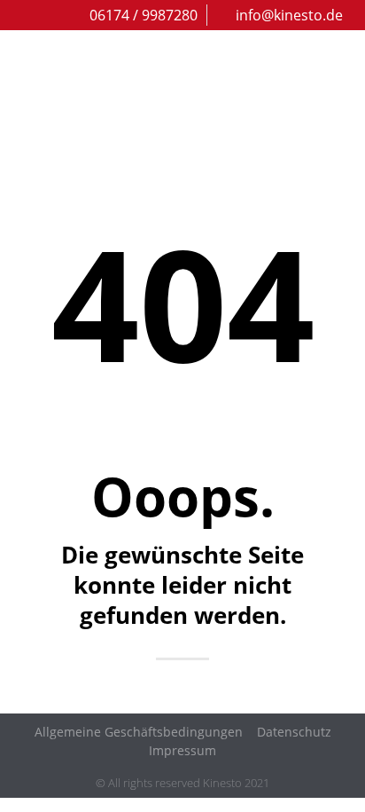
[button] (340, 105)
